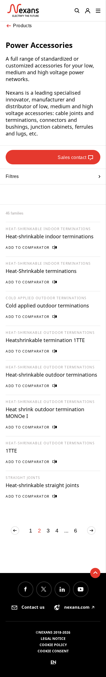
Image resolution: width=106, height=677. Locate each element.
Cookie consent (53, 651)
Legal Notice (53, 638)
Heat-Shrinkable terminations (41, 271)
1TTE (11, 450)
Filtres (12, 176)
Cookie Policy (53, 644)
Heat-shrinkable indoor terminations (50, 236)
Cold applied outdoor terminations (47, 305)
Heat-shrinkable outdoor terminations (51, 374)
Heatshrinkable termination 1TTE (45, 340)
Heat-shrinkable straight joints (42, 485)
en (53, 662)
